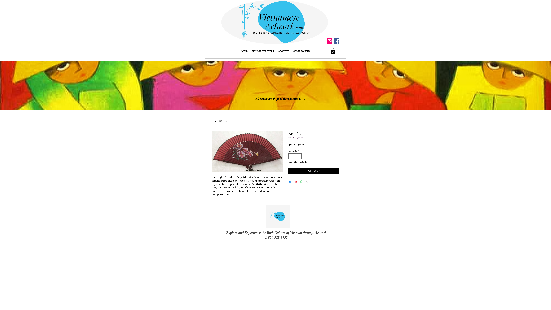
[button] (333, 51)
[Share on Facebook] (290, 181)
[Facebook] (336, 41)
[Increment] (299, 156)
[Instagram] (329, 41)
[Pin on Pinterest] (295, 181)
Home (215, 121)
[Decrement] (290, 156)
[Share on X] (306, 181)
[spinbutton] (295, 156)
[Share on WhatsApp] (301, 181)
